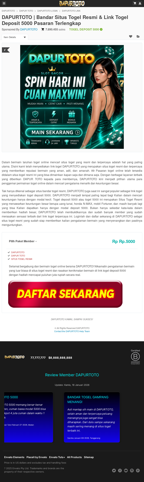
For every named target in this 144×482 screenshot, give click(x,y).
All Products (74, 457)
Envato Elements (14, 457)
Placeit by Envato (37, 457)
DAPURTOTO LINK (71, 10)
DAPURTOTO (8, 10)
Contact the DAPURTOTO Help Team (72, 331)
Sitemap (89, 457)
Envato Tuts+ (57, 457)
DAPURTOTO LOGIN (47, 10)
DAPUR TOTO (26, 10)
